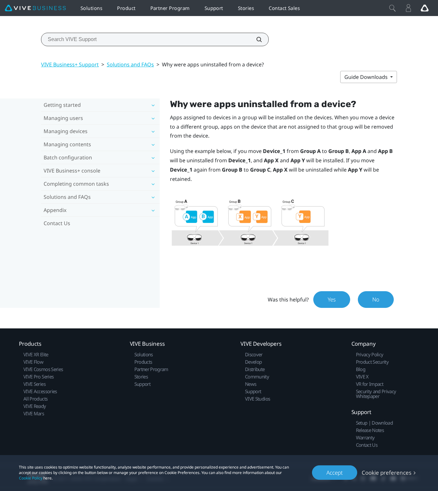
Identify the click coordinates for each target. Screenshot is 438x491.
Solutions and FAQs (130, 64)
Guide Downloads (366, 76)
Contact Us (57, 223)
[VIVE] (35, 8)
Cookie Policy (30, 478)
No (375, 299)
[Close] (392, 8)
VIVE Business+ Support (70, 64)
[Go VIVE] (425, 8)
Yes (332, 299)
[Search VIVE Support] (255, 39)
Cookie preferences (386, 472)
